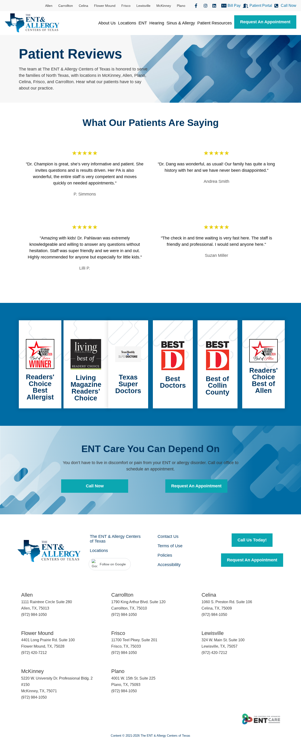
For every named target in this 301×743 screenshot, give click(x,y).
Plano (181, 6)
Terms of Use (170, 546)
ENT (143, 23)
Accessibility (169, 564)
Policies (165, 555)
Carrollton (65, 6)
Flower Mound (104, 6)
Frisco (126, 6)
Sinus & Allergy (180, 23)
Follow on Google (113, 564)
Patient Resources (214, 23)
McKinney (163, 6)
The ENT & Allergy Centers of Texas (115, 539)
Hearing (156, 23)
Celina (83, 6)
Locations (127, 23)
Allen (48, 6)
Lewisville (143, 6)
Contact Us (168, 536)
